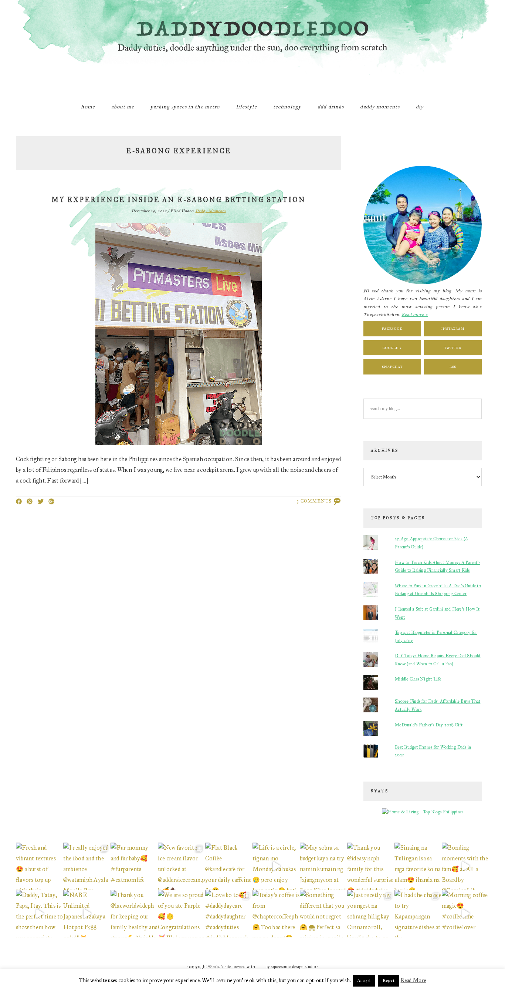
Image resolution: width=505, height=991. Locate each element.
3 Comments (314, 501)
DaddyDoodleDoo (252, 46)
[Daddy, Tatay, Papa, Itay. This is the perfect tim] (39, 913)
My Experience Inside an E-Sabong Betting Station (178, 200)
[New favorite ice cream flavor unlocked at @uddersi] (181, 866)
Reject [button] (389, 981)
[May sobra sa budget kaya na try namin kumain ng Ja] (323, 866)
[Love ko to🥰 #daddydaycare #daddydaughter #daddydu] (229, 913)
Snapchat (392, 367)
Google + (392, 348)
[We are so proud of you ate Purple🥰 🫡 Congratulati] (181, 913)
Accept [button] (363, 981)
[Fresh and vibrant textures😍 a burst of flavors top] (39, 866)
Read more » (414, 314)
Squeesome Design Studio (293, 966)
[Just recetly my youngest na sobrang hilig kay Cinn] (370, 913)
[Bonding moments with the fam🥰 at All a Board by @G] (465, 866)
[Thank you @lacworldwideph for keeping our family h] (134, 913)
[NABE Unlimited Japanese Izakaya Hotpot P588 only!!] (87, 913)
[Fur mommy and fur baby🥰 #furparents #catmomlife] (134, 866)
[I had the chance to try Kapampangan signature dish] (418, 913)
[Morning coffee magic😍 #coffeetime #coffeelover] (465, 913)
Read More (413, 980)
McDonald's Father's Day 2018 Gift (428, 725)
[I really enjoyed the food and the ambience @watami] (87, 866)
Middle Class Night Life (418, 679)
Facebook (392, 328)
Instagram (452, 328)
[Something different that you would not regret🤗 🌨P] (323, 913)
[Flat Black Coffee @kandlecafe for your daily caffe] (229, 866)
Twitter (452, 348)
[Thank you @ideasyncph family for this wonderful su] (370, 866)
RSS (453, 367)
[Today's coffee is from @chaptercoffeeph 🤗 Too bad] (276, 913)
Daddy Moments (211, 211)
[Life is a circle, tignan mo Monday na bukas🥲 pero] (276, 866)
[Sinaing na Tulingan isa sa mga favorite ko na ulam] (418, 866)
